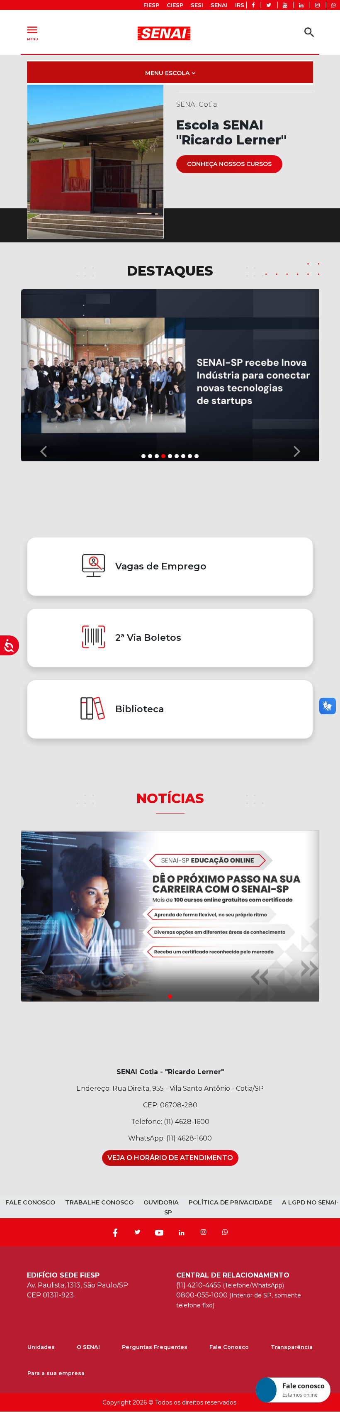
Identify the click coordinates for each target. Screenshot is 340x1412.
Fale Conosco (229, 1347)
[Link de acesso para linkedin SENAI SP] (301, 5)
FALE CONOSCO (30, 1202)
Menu (32, 32)
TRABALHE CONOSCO (99, 1202)
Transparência (292, 1347)
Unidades (41, 1347)
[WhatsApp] (225, 1232)
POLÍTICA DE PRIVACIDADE (230, 1202)
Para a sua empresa (56, 1373)
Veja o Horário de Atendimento (170, 1158)
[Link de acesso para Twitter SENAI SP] (268, 5)
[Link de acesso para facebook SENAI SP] (253, 5)
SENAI (219, 5)
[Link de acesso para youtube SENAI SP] (285, 5)
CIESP (175, 5)
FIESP (151, 5)
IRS (239, 5)
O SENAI (88, 1347)
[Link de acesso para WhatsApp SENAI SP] (333, 5)
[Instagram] (204, 1232)
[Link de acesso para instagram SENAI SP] (317, 5)
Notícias (170, 798)
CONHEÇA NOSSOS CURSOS (229, 164)
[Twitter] (137, 1232)
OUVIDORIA (161, 1202)
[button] (43, 374)
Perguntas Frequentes (154, 1347)
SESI (197, 5)
